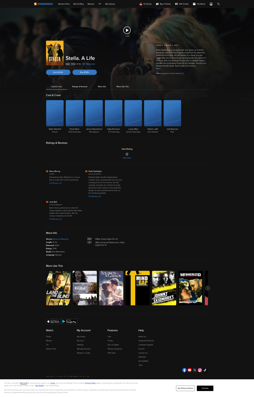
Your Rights (39, 386)
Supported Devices (146, 341)
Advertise (142, 357)
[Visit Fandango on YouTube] (189, 370)
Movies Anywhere (115, 349)
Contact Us (143, 353)
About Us (142, 336)
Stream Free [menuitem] (64, 4)
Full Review (54, 183)
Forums (141, 349)
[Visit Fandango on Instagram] (200, 370)
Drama (56, 239)
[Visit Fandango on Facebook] (184, 370)
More (158, 69)
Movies (49, 341)
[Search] (218, 4)
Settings (80, 345)
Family (110, 341)
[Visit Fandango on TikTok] (205, 370)
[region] (127, 388)
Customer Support (146, 345)
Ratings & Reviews (79, 86)
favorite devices (175, 73)
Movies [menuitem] (91, 4)
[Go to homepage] (44, 4)
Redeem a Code (83, 353)
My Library (81, 336)
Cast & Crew (56, 86)
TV (47, 345)
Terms (52, 383)
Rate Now (127, 158)
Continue (205, 388)
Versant (24, 383)
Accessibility (143, 361)
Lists (109, 336)
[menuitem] (182, 4)
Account (80, 341)
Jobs (140, 365)
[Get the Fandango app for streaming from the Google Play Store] (69, 321)
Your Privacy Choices (185, 388)
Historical (64, 239)
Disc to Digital (113, 345)
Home (48, 336)
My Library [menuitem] (110, 4)
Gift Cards (111, 353)
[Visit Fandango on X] (194, 370)
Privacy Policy (90, 383)
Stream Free (51, 349)
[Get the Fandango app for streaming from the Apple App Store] (53, 321)
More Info (102, 86)
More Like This (123, 86)
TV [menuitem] (99, 4)
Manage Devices (83, 349)
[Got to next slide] (207, 288)
